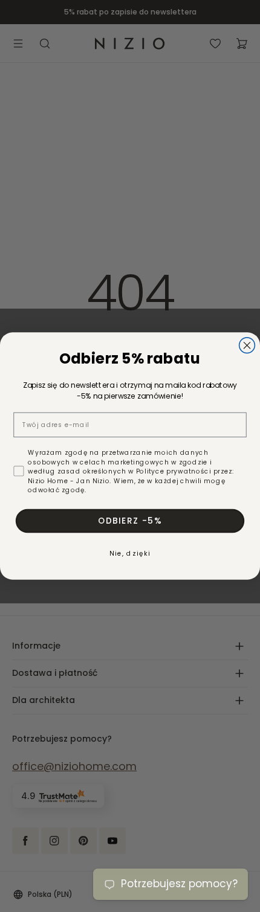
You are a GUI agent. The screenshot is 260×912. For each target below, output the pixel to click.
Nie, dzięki (130, 553)
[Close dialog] (247, 345)
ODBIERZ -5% (130, 521)
